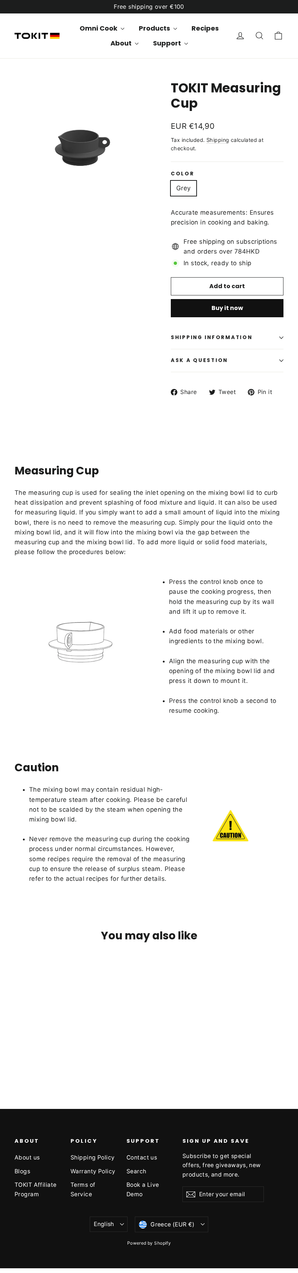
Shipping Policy (92, 1157)
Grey (183, 188)
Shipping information (211, 337)
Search (136, 1171)
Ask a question (199, 360)
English (104, 1224)
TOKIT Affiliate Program (35, 1189)
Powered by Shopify (149, 1243)
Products (155, 28)
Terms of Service (83, 1189)
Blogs (22, 1171)
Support (167, 43)
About (121, 43)
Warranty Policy (93, 1171)
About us (27, 1157)
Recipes (205, 28)
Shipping (217, 140)
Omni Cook (99, 28)
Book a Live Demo (142, 1189)
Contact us (141, 1157)
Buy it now (227, 308)
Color (182, 174)
